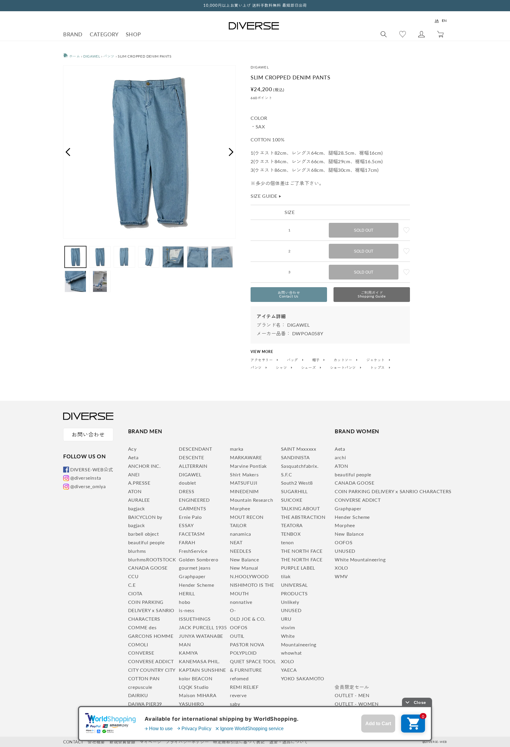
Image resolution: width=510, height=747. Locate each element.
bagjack (136, 508)
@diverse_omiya (88, 486)
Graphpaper (192, 576)
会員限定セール (352, 687)
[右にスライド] (231, 152)
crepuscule (140, 687)
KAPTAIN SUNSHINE (202, 670)
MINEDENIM (244, 491)
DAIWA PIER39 (145, 704)
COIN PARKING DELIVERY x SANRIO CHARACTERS (151, 610)
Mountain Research (251, 500)
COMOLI (138, 644)
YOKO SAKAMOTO (302, 678)
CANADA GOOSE (148, 568)
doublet (187, 483)
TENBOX (291, 534)
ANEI (133, 474)
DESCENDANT (195, 449)
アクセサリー (262, 360)
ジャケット (376, 360)
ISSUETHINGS (195, 619)
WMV (341, 576)
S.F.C (286, 474)
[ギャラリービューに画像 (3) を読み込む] (124, 257)
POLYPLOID (243, 653)
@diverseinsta (85, 477)
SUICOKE (292, 500)
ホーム (74, 56)
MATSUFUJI (243, 483)
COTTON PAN (144, 678)
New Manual (244, 568)
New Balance (244, 559)
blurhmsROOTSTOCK (152, 559)
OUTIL (237, 636)
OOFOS (239, 627)
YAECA (289, 670)
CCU (133, 576)
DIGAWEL (91, 56)
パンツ (109, 56)
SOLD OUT (363, 230)
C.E (132, 585)
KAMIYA (188, 653)
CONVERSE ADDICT (151, 661)
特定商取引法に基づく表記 (239, 741)
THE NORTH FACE (302, 551)
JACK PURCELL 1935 (203, 627)
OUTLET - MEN (352, 695)
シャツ (282, 368)
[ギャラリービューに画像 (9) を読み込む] (100, 281)
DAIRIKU (138, 695)
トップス (378, 368)
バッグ (293, 360)
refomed (239, 678)
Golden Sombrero (198, 559)
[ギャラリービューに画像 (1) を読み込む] (75, 257)
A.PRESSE (139, 483)
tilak (286, 576)
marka (236, 449)
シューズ (309, 368)
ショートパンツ (343, 368)
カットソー (343, 360)
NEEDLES (240, 551)
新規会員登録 (122, 741)
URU (286, 619)
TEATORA (292, 525)
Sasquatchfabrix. (300, 466)
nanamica (240, 534)
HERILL (187, 593)
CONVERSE (141, 653)
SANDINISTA (295, 457)
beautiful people (146, 542)
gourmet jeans (194, 568)
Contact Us (289, 294)
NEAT (236, 542)
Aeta (133, 457)
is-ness (186, 610)
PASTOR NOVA (247, 644)
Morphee (240, 508)
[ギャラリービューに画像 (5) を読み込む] (173, 257)
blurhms (137, 551)
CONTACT (73, 741)
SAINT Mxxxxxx (298, 449)
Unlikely (290, 602)
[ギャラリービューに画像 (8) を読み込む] (75, 281)
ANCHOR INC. (144, 466)
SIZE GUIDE (266, 196)
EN (444, 20)
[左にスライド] (67, 152)
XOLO (287, 661)
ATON (134, 491)
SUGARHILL (294, 491)
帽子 (316, 360)
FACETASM (192, 534)
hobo (184, 602)
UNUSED (291, 610)
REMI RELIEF (244, 687)
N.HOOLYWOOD (249, 576)
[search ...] (383, 34)
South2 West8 (297, 483)
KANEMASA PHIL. (199, 661)
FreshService (193, 551)
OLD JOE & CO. (248, 619)
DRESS (186, 491)
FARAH (187, 542)
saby (235, 704)
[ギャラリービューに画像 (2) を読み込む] (100, 257)
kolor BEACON (195, 678)
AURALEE (139, 500)
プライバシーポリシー (187, 741)
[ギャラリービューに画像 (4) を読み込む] (149, 257)
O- (233, 610)
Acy (132, 449)
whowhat (291, 653)
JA (437, 20)
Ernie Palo (190, 517)
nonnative (241, 602)
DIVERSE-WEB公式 (91, 469)
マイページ (150, 741)
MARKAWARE (246, 457)
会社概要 (96, 741)
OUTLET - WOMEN (356, 704)
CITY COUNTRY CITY (152, 670)
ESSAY (186, 525)
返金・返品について (288, 741)
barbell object (143, 534)
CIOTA (135, 593)
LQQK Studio (194, 687)
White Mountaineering (360, 559)
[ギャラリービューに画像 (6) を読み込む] (197, 257)
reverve (238, 695)
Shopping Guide (371, 294)
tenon (287, 542)
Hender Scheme (196, 585)
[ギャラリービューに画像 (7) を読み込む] (222, 257)
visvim (288, 627)
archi (340, 457)
